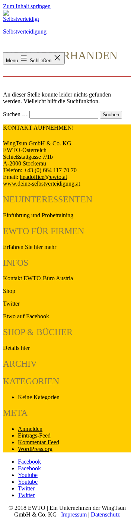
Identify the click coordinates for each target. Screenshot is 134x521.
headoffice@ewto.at (43, 177)
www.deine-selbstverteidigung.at (41, 183)
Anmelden (30, 429)
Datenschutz (105, 514)
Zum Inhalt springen (27, 6)
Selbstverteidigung (25, 31)
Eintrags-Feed (34, 435)
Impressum (74, 514)
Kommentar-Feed (38, 442)
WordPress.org (35, 449)
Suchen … (15, 114)
